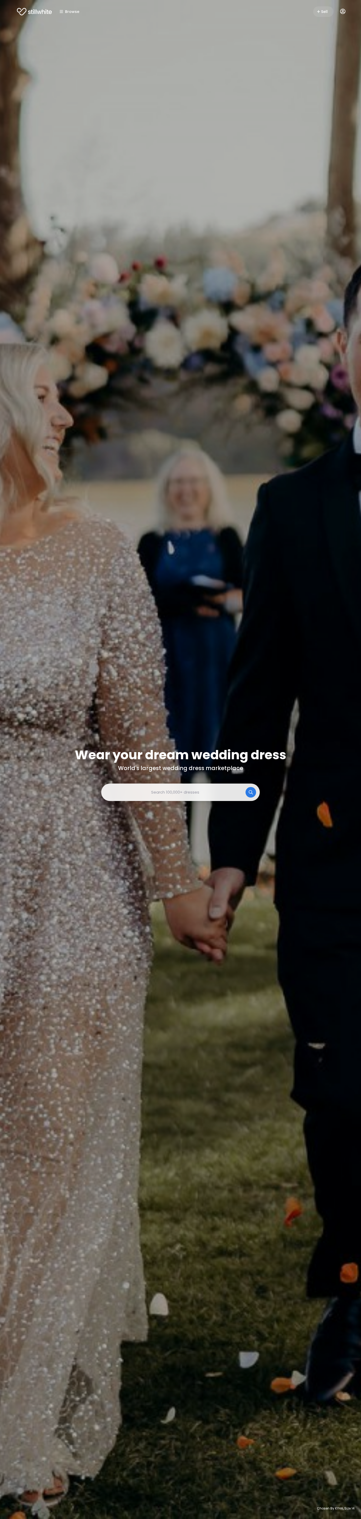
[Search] (251, 792)
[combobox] (180, 792)
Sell (324, 11)
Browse (72, 11)
